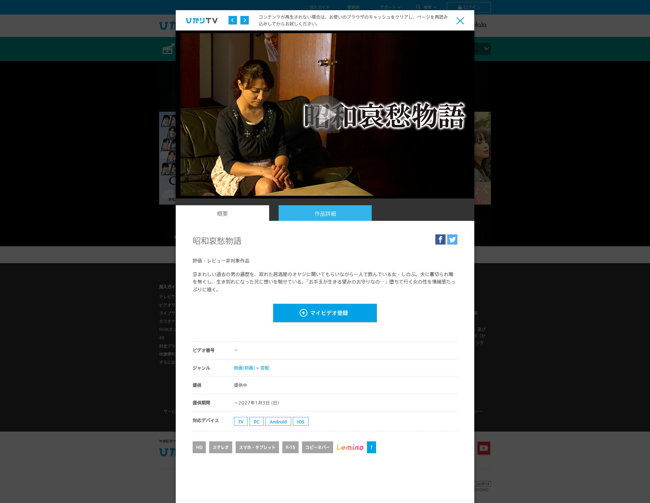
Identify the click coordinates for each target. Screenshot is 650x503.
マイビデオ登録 (329, 312)
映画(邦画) (244, 368)
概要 (222, 213)
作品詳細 (325, 213)
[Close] (460, 21)
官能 (264, 368)
